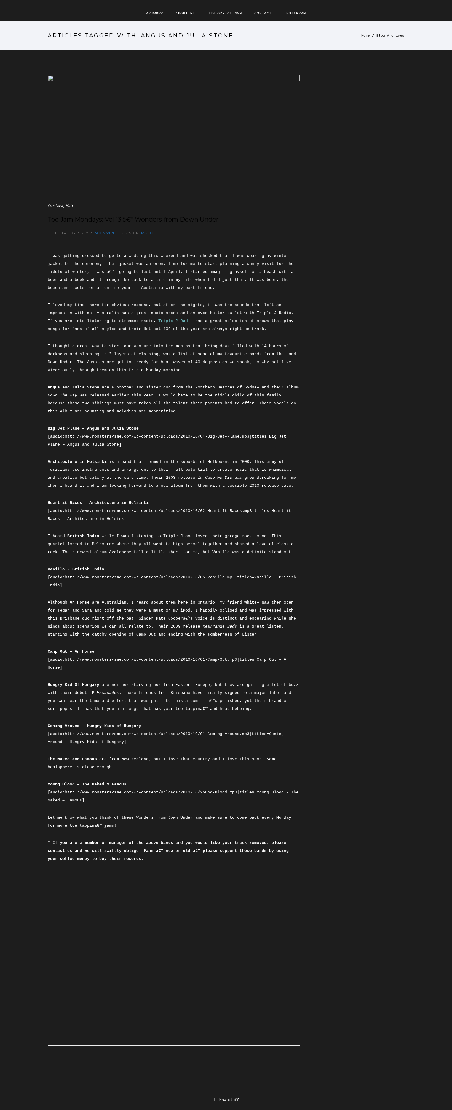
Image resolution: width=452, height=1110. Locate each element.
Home (365, 35)
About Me (185, 13)
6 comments (106, 233)
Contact (263, 13)
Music (146, 233)
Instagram (295, 13)
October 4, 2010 (60, 206)
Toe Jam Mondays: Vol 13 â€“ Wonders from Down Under (133, 219)
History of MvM (225, 13)
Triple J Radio (175, 321)
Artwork (154, 13)
